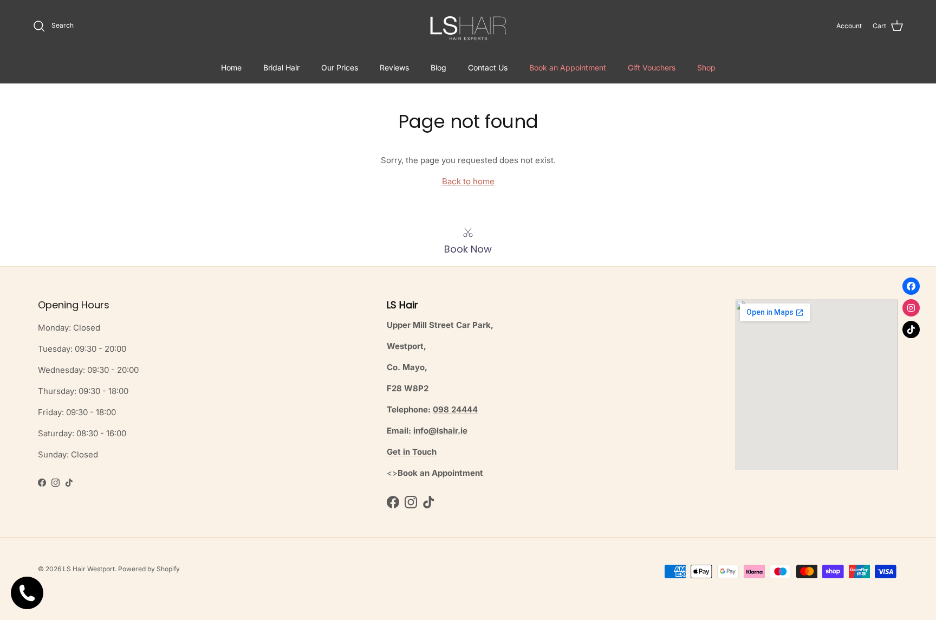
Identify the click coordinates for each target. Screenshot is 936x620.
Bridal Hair (281, 67)
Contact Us (488, 67)
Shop (706, 67)
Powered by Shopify (149, 569)
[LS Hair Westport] (468, 26)
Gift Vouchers (651, 67)
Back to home (468, 181)
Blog (438, 67)
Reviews (394, 67)
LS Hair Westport (89, 569)
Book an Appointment (567, 67)
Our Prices (339, 67)
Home (231, 67)
